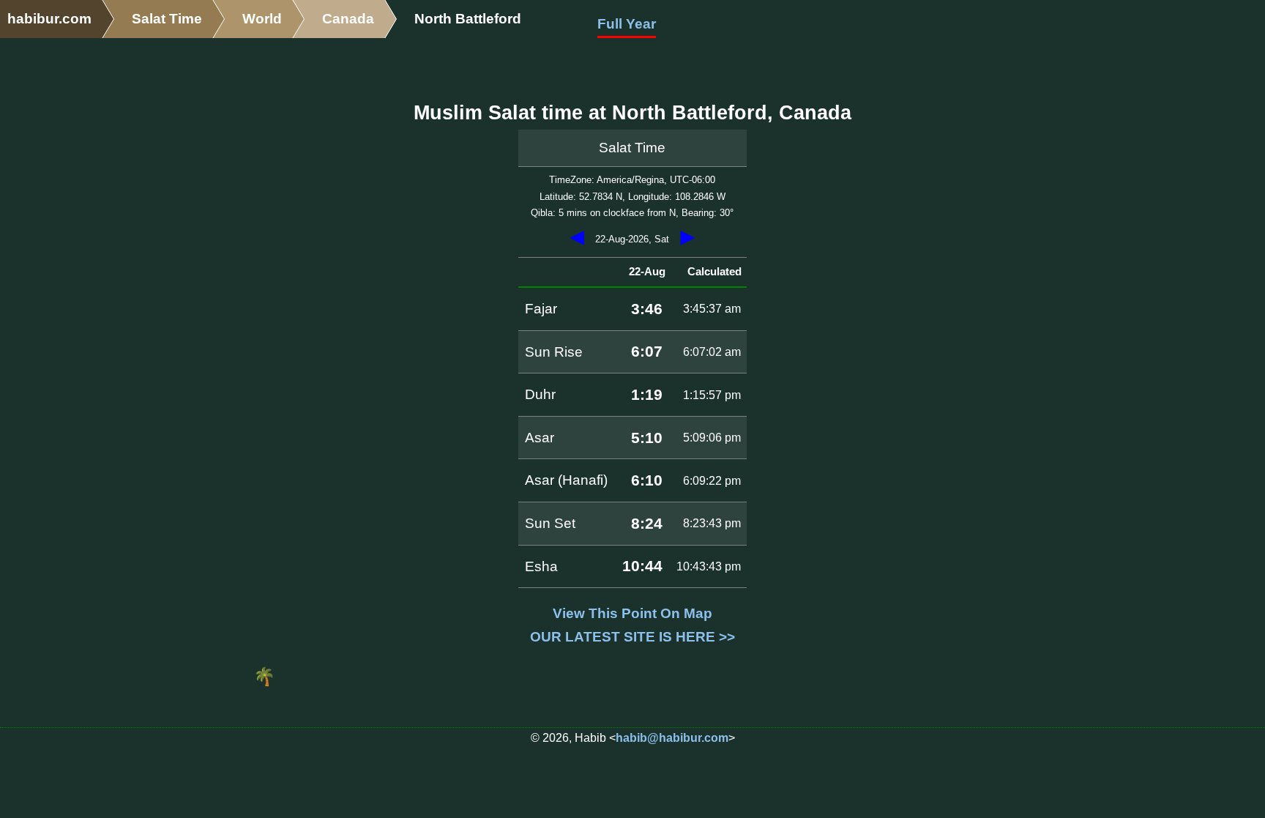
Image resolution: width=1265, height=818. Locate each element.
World (262, 18)
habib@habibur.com (672, 738)
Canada (348, 18)
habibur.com (49, 18)
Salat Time (167, 18)
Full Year (626, 23)
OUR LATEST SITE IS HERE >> (632, 636)
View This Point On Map (632, 613)
